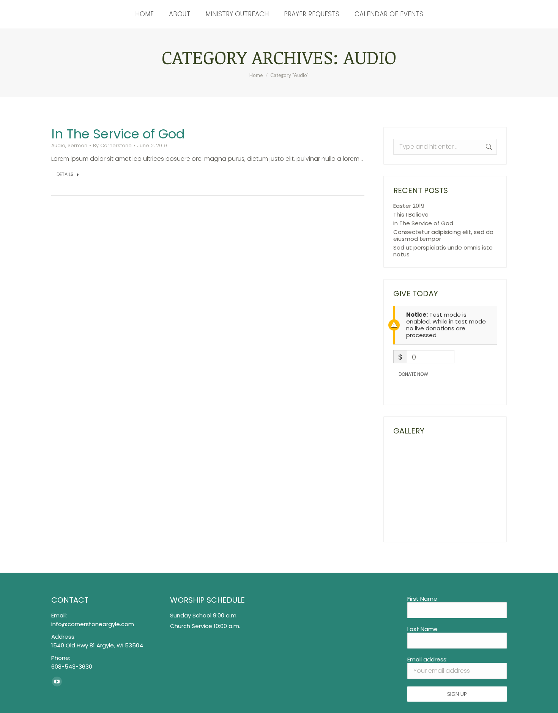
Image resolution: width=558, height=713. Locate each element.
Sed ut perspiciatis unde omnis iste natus (443, 251)
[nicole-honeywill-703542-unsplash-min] (437, 459)
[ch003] (407, 488)
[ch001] (437, 488)
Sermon (77, 146)
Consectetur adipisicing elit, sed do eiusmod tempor (443, 235)
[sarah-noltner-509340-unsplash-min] (407, 459)
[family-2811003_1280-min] (407, 517)
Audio (58, 146)
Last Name (422, 629)
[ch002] (466, 488)
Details (65, 174)
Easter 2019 (408, 206)
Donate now (413, 374)
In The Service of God (118, 134)
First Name (422, 599)
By (112, 146)
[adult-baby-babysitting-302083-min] (437, 517)
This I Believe (411, 214)
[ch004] (466, 459)
